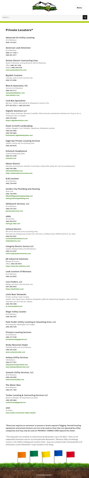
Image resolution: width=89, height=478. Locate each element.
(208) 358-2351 (11, 317)
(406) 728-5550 (11, 194)
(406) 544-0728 (16, 68)
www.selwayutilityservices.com (17, 367)
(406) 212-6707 (11, 251)
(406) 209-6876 (11, 146)
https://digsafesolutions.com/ (17, 120)
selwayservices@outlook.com (17, 365)
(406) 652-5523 (24, 105)
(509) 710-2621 (11, 42)
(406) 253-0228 (11, 350)
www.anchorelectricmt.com (16, 70)
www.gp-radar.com (13, 224)
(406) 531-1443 (11, 390)
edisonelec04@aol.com (14, 171)
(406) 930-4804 (11, 133)
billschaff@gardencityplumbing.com (19, 196)
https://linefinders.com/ (15, 289)
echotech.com (11, 158)
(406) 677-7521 (11, 362)
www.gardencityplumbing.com (17, 198)
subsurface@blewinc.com (15, 93)
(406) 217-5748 (11, 337)
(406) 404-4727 (11, 221)
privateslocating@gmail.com (16, 339)
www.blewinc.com (13, 95)
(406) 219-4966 (11, 80)
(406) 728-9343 (11, 183)
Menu (79, 8)
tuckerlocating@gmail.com (16, 402)
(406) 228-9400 (11, 377)
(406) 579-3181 (11, 209)
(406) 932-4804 (11, 131)
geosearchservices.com (14, 211)
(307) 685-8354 (11, 287)
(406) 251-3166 (15, 65)
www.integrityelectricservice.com (18, 253)
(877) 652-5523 (11, 105)
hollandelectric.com (13, 241)
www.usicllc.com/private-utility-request (21, 413)
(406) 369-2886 (11, 168)
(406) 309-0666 (11, 400)
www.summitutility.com (15, 379)
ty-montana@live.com (14, 306)
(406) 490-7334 (11, 327)
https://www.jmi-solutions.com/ (18, 266)
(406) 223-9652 (11, 276)
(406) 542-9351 (11, 236)
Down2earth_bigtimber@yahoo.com (19, 135)
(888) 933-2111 (11, 90)
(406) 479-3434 (11, 118)
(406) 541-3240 (11, 156)
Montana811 (45, 7)
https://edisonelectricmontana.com (19, 173)
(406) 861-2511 (11, 55)
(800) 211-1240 (11, 53)
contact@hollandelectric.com (17, 238)
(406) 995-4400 (11, 304)
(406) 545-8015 (16, 264)
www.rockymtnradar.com (15, 352)
